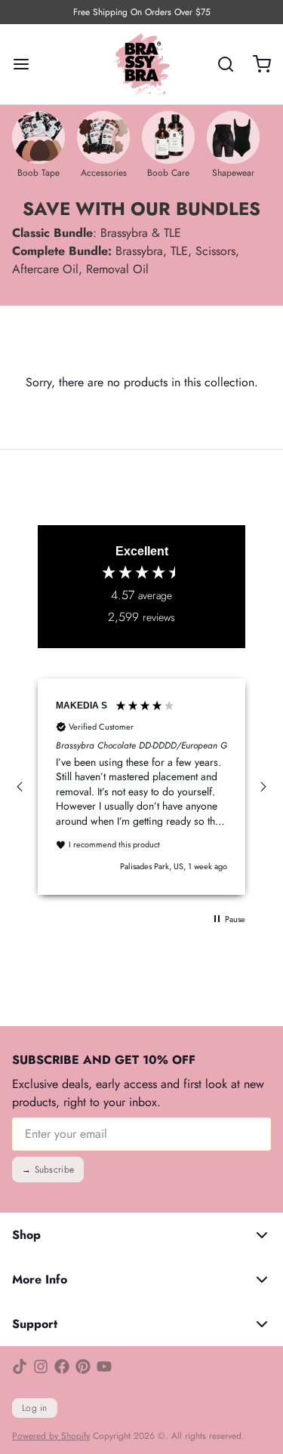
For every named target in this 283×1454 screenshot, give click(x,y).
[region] (141, 786)
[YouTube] (104, 1366)
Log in (35, 1408)
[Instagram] (40, 1366)
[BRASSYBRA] (142, 64)
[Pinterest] (83, 1366)
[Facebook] (61, 1366)
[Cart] (256, 64)
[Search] (220, 64)
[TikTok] (19, 1366)
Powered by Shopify (51, 1436)
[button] (20, 787)
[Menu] (27, 64)
